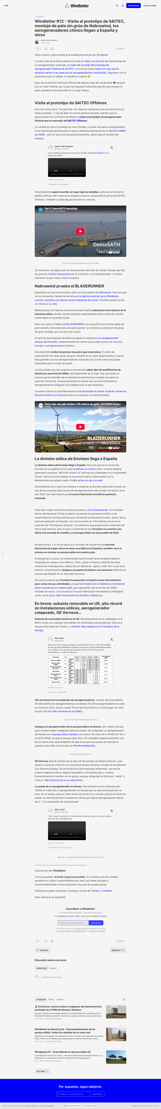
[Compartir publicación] (122, 5)
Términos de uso (80, 928)
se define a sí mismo (84, 469)
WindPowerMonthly (84, 745)
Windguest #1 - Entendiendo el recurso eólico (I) (63, 1051)
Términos (35, 1106)
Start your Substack (73, 1106)
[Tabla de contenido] (3, 554)
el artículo (98, 61)
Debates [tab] (59, 999)
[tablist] (46, 968)
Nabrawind (105, 292)
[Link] (31, 103)
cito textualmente (97, 510)
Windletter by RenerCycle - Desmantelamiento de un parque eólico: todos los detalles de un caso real (65, 1031)
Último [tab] (51, 999)
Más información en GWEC (67, 711)
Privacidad (27, 1106)
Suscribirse (133, 5)
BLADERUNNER (75, 324)
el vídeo (85, 61)
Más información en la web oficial (64, 780)
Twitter (95, 890)
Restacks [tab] (53, 968)
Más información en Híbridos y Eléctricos (79, 595)
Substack (135, 1106)
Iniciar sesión (150, 5)
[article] (80, 1014)
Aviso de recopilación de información (71, 931)
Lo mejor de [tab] (41, 999)
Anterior (44, 950)
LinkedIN (75, 626)
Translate (40, 16)
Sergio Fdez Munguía (49, 40)
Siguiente (116, 950)
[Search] (117, 5)
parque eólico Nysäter (65, 734)
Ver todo (41, 1071)
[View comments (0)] (46, 48)
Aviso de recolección (46, 1106)
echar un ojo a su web (90, 480)
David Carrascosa (60, 274)
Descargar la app (90, 1106)
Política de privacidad (97, 931)
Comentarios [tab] (41, 968)
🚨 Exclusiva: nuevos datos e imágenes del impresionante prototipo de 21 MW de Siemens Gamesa (68, 1008)
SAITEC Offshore (77, 120)
